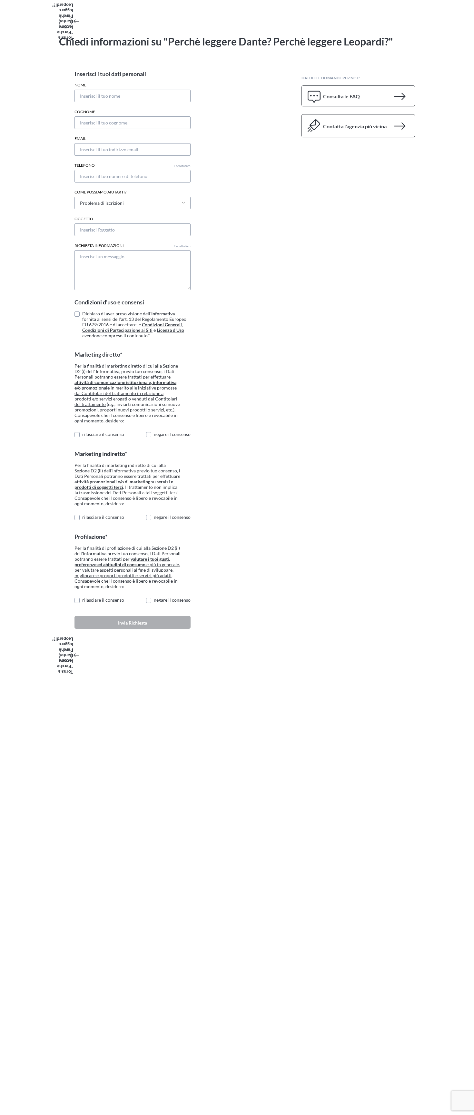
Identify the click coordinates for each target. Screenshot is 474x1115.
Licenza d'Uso (170, 330)
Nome (80, 85)
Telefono (132, 165)
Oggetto (83, 219)
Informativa (163, 313)
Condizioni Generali (162, 324)
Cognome (84, 112)
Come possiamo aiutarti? (100, 192)
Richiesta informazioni (132, 246)
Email (80, 139)
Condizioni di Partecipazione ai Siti (117, 330)
